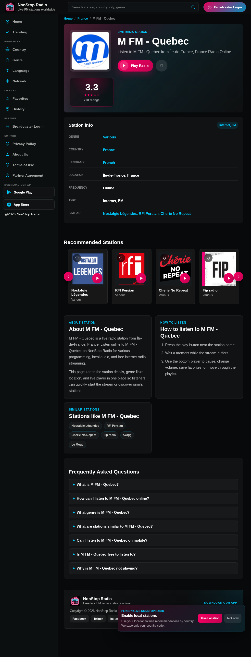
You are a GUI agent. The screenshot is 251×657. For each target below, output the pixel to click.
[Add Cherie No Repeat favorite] (164, 258)
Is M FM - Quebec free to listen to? (106, 554)
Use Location (210, 618)
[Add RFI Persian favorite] (121, 258)
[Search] (193, 7)
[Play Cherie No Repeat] (185, 278)
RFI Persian (149, 213)
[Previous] (68, 276)
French (109, 162)
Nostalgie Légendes (120, 213)
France (82, 18)
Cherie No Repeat (176, 213)
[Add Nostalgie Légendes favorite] (77, 258)
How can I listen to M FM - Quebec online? (113, 498)
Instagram (117, 618)
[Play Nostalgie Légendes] (97, 278)
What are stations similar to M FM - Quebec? (115, 526)
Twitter (98, 618)
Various (109, 137)
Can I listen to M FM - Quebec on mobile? (112, 540)
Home (68, 18)
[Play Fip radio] (228, 278)
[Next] (238, 276)
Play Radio (140, 66)
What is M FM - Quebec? (98, 484)
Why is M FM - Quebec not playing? (107, 568)
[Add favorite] (161, 66)
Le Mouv (77, 444)
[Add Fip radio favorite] (208, 258)
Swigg (127, 435)
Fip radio (210, 290)
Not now (232, 618)
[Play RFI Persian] (141, 278)
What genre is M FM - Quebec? (103, 512)
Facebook (79, 618)
